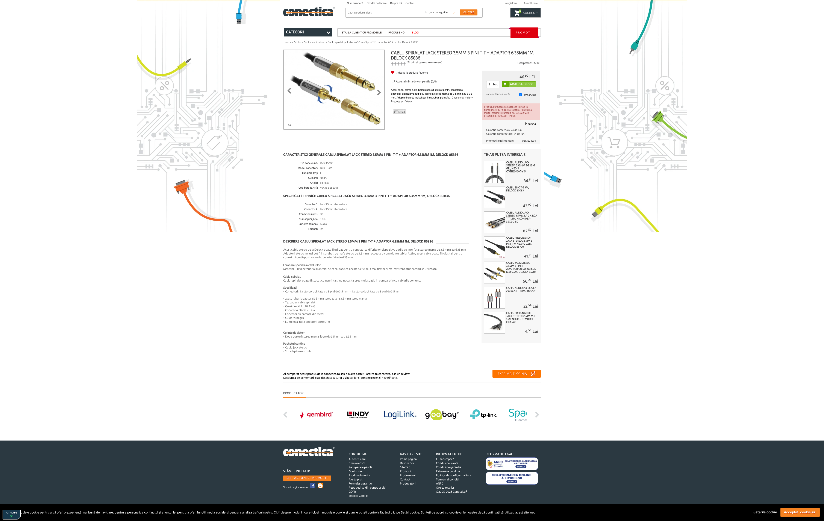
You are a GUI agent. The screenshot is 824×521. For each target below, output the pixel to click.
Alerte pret (355, 479)
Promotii (524, 32)
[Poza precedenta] (289, 90)
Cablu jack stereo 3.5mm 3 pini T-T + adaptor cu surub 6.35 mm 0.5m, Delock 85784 (521, 268)
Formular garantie (360, 483)
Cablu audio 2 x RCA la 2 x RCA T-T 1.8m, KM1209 (521, 290)
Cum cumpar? (355, 3)
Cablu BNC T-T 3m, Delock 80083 (517, 189)
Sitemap (405, 467)
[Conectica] (309, 452)
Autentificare (357, 459)
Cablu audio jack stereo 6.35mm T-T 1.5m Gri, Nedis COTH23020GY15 (520, 167)
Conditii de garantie (448, 467)
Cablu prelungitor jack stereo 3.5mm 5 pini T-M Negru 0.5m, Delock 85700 (519, 242)
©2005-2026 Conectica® (451, 491)
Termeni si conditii (447, 479)
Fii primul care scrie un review (424, 62)
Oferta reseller (445, 487)
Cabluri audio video (314, 42)
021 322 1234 (529, 141)
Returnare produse (448, 471)
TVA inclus (530, 95)
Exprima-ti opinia (512, 374)
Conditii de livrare (376, 3)
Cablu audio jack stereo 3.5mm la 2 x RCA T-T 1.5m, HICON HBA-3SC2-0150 (521, 217)
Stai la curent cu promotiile (307, 478)
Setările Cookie (358, 496)
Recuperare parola (360, 467)
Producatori (407, 483)
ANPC (439, 483)
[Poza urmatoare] (379, 92)
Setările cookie (765, 512)
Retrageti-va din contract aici (367, 487)
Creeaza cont (357, 463)
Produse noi (396, 32)
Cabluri (297, 42)
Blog (415, 32)
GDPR (352, 491)
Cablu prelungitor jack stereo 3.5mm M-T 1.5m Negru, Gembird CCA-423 (520, 318)
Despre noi (396, 3)
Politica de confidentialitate (453, 475)
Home (288, 42)
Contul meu (356, 471)
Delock (408, 101)
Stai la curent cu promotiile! (362, 32)
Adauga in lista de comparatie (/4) (416, 81)
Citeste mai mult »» (462, 97)
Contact (410, 3)
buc (495, 84)
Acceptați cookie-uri (800, 512)
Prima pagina (408, 459)
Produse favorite (359, 475)
